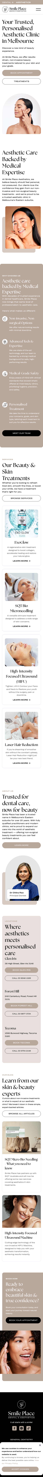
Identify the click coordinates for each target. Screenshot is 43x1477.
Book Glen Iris (22, 970)
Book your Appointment (23, 1320)
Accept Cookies (20, 1469)
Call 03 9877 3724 (21, 1014)
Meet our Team (21, 433)
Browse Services (21, 498)
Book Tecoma (21, 1042)
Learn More (22, 845)
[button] (38, 9)
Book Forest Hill (21, 1005)
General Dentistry (21, 1439)
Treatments (21, 81)
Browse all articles (22, 1113)
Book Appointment (21, 73)
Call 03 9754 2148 (21, 1051)
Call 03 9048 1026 (21, 978)
